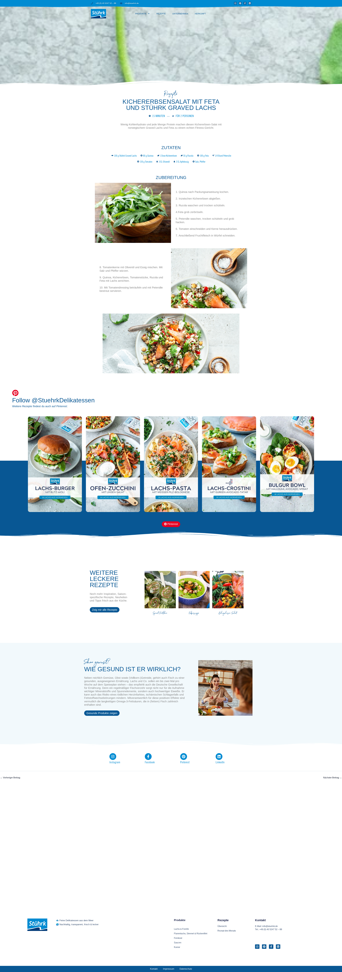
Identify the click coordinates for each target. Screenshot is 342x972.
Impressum (168, 969)
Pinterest (185, 762)
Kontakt (154, 969)
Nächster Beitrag (332, 778)
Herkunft (200, 14)
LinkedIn (220, 762)
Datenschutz (186, 969)
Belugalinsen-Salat (228, 613)
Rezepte (161, 14)
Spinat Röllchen (160, 613)
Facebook (150, 762)
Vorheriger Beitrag (10, 778)
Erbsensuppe (194, 613)
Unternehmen (180, 14)
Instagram (114, 762)
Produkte (140, 14)
